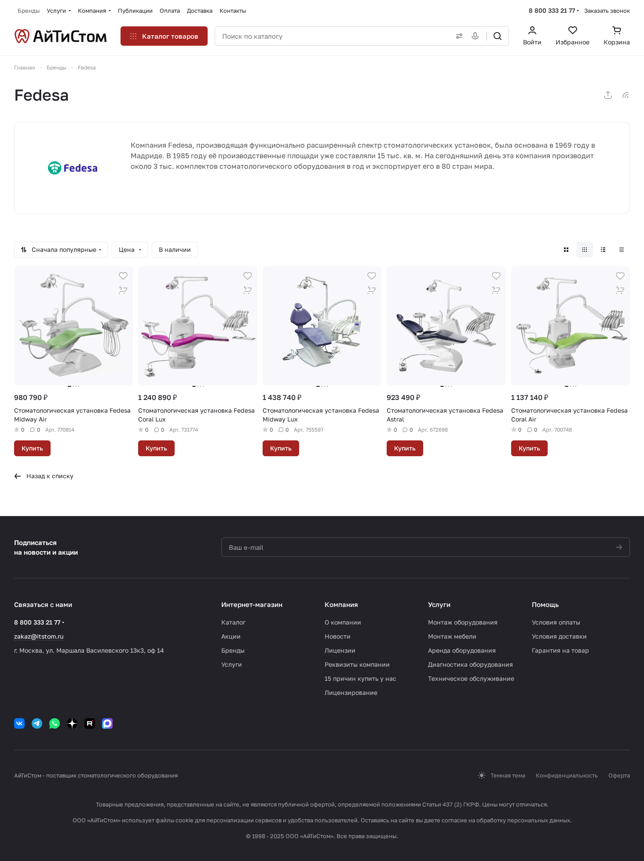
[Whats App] (54, 723)
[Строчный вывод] (603, 250)
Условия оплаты (556, 622)
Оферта (619, 775)
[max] (107, 723)
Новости (338, 636)
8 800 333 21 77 (552, 10)
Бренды (233, 650)
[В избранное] (123, 276)
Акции (231, 636)
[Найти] (498, 36)
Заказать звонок (607, 10)
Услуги (231, 664)
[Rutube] (89, 723)
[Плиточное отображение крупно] (566, 250)
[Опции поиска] (457, 36)
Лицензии (340, 650)
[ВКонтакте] (19, 723)
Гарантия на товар (560, 650)
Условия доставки (559, 636)
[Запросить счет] (123, 290)
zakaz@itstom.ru (38, 636)
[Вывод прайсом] (621, 250)
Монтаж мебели (452, 636)
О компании (343, 622)
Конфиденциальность (567, 775)
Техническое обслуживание (471, 678)
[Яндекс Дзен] (72, 723)
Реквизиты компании (357, 664)
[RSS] (625, 95)
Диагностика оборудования (470, 664)
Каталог (233, 622)
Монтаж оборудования (463, 622)
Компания (341, 604)
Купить (32, 448)
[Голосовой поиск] (477, 36)
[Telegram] (37, 723)
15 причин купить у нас (360, 678)
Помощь (545, 604)
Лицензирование (351, 692)
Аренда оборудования (462, 650)
